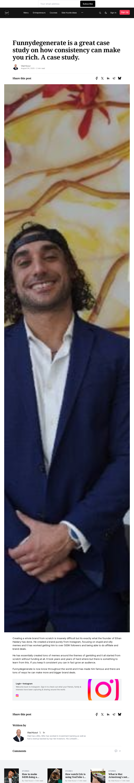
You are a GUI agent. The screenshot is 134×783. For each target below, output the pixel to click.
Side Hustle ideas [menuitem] (69, 13)
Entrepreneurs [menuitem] (39, 13)
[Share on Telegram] (114, 78)
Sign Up (124, 12)
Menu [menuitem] (26, 13)
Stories (25, 771)
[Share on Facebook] (96, 78)
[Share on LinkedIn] (108, 78)
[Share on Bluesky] (119, 78)
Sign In (113, 13)
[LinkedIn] (44, 732)
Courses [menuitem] (53, 13)
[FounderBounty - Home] (10, 12)
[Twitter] (40, 732)
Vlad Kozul (25, 66)
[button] (82, 12)
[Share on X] (102, 78)
